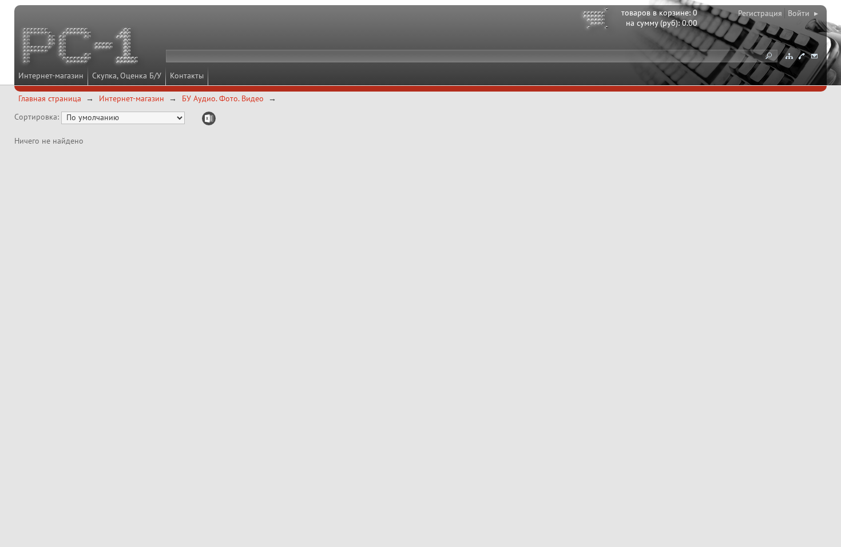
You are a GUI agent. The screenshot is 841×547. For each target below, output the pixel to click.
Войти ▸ (803, 13)
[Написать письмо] (814, 56)
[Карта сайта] (789, 56)
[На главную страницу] (81, 47)
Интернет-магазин (51, 75)
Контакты (187, 75)
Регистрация (760, 13)
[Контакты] (801, 56)
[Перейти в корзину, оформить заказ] (597, 20)
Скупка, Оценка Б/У (126, 75)
